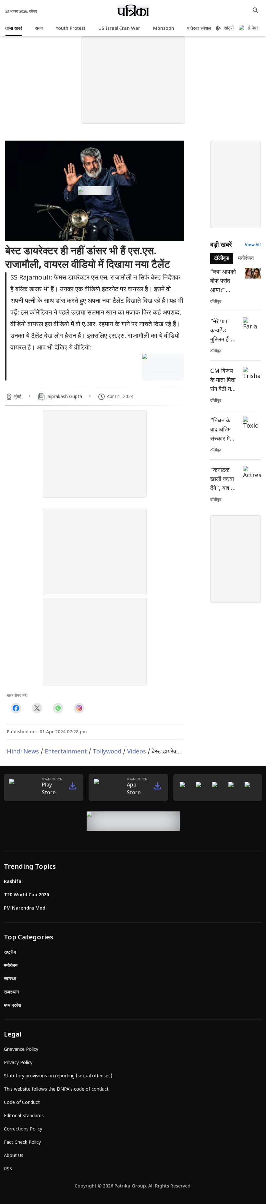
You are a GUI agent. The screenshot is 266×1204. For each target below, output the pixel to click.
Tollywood (107, 752)
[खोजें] (255, 10)
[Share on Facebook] (16, 708)
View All (253, 245)
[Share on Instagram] (79, 708)
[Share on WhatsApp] (58, 708)
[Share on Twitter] (37, 708)
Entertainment (66, 752)
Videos (136, 752)
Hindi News (23, 752)
